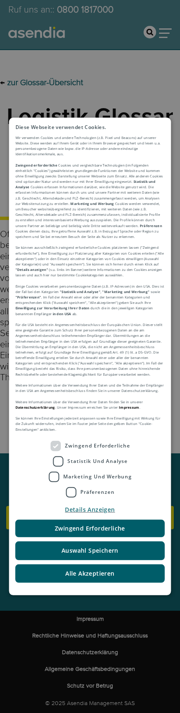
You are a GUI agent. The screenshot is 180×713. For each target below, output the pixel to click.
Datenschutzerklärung (35, 407)
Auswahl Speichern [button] (90, 550)
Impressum (129, 407)
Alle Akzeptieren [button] (89, 573)
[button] (90, 509)
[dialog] (90, 356)
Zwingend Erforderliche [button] (90, 528)
